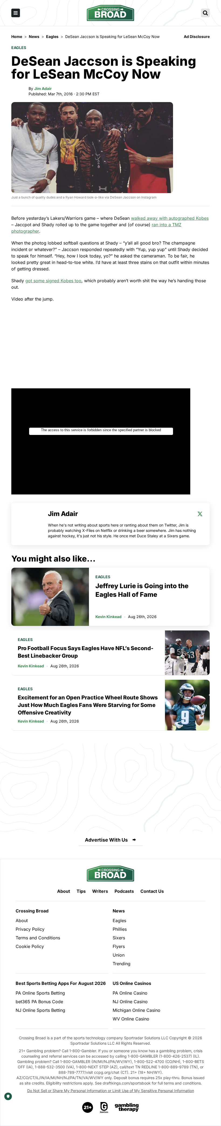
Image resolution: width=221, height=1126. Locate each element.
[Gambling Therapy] (127, 1107)
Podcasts (124, 891)
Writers (100, 891)
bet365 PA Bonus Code (39, 1001)
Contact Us (152, 891)
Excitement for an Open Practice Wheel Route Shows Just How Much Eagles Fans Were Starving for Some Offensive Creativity (88, 705)
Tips (81, 891)
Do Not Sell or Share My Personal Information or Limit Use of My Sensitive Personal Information (110, 1090)
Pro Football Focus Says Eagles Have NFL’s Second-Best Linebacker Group (85, 652)
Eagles (18, 47)
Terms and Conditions (38, 937)
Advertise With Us (106, 840)
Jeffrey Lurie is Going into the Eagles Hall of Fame (141, 590)
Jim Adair (43, 88)
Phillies (120, 929)
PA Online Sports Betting (40, 993)
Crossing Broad (32, 911)
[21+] (88, 1107)
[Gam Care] (104, 1107)
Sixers (119, 937)
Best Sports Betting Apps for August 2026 (61, 983)
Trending (121, 963)
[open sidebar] (15, 13)
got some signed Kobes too (53, 280)
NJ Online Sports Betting (40, 1010)
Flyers (119, 946)
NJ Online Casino (130, 1001)
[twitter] (200, 514)
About (63, 891)
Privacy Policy (30, 929)
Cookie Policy (30, 946)
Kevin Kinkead (108, 616)
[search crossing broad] (205, 13)
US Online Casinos (132, 983)
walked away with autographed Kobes (170, 218)
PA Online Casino (130, 993)
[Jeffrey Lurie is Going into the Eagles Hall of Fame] (50, 597)
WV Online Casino (131, 1019)
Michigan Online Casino (136, 1010)
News (119, 911)
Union (119, 955)
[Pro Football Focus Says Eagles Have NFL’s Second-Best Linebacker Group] (187, 652)
